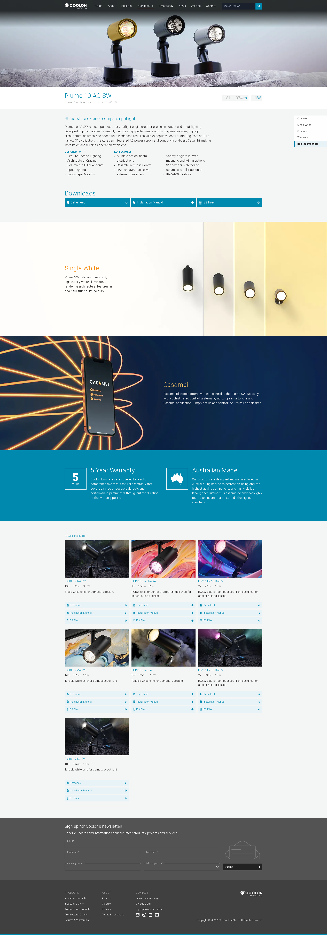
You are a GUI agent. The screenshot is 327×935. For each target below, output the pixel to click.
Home (99, 5)
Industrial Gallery (74, 903)
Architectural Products (77, 909)
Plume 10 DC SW (75, 581)
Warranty (302, 137)
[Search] (258, 6)
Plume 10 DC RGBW (210, 669)
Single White (304, 125)
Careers (106, 903)
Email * (70, 841)
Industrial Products (76, 898)
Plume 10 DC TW (75, 758)
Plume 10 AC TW (75, 669)
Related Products (307, 143)
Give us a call (143, 903)
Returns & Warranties (77, 920)
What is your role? (154, 863)
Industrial (126, 5)
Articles (196, 5)
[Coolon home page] (76, 6)
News (182, 5)
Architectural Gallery (76, 914)
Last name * (152, 852)
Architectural (146, 5)
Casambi (302, 131)
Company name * (75, 863)
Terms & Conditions (113, 914)
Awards (106, 898)
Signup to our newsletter (150, 909)
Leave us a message (147, 898)
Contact (211, 5)
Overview (302, 118)
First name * (73, 852)
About (111, 5)
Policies (106, 909)
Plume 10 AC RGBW (143, 581)
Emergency (166, 5)
